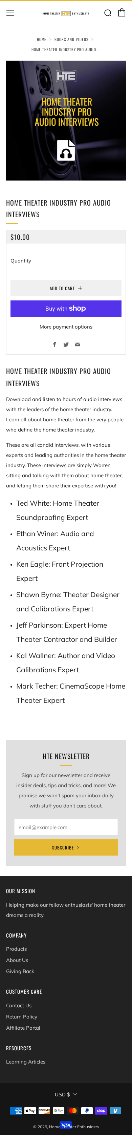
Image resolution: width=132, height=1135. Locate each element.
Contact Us (18, 1005)
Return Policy (21, 1016)
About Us (17, 960)
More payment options (66, 326)
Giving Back (20, 971)
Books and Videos (71, 39)
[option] (66, 121)
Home (41, 39)
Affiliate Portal (23, 1028)
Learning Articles (25, 1061)
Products (16, 949)
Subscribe (63, 847)
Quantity (20, 260)
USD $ (62, 1094)
